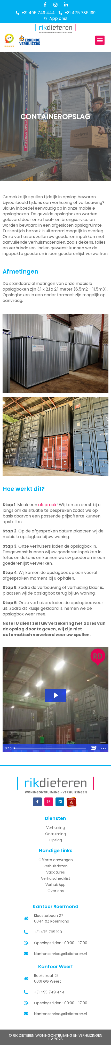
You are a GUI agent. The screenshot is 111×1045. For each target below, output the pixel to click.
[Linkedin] (60, 801)
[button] (100, 40)
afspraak (47, 505)
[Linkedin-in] (66, 4)
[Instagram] (55, 4)
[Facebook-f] (45, 4)
